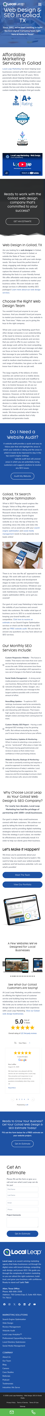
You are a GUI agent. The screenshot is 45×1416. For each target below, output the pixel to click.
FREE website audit (18, 628)
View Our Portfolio (22, 885)
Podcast (6, 1380)
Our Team (7, 1361)
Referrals (6, 1376)
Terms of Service (22, 1403)
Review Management (12, 1327)
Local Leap (7, 1261)
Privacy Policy (11, 1403)
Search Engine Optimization (14, 1319)
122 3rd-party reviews (29, 1033)
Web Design (8, 1323)
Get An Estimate (22, 1144)
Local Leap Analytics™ (12, 1334)
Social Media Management (14, 1346)
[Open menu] (39, 4)
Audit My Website (22, 476)
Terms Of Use (33, 1403)
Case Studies (8, 1372)
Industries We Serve (11, 1387)
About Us (7, 1357)
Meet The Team (22, 875)
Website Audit (9, 1330)
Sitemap (22, 1406)
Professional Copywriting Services (17, 1338)
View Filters (22, 1043)
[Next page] (32, 1099)
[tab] (10, 976)
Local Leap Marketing (12, 69)
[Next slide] (40, 963)
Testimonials (8, 1383)
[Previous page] (12, 1099)
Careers (6, 1368)
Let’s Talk (24, 1282)
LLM (26, 1105)
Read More (12, 1088)
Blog (4, 1364)
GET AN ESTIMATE (22, 221)
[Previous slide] (4, 963)
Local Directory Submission (14, 1342)
